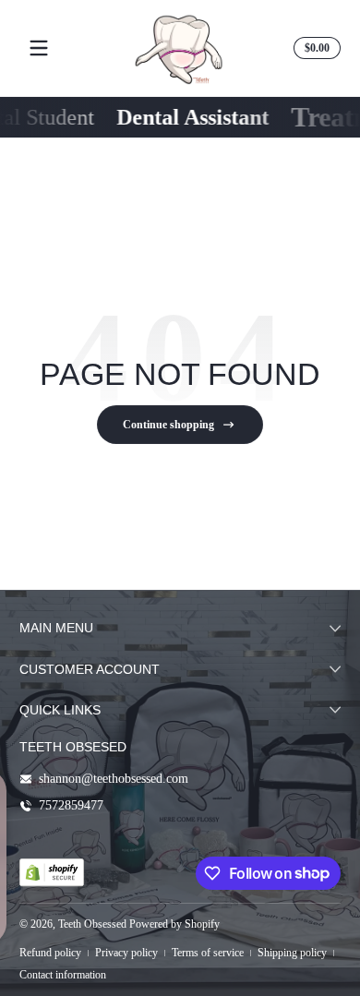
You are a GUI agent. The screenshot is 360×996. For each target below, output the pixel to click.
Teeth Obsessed (92, 924)
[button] (314, 48)
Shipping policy (292, 952)
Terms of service (208, 952)
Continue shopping (168, 424)
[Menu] (38, 48)
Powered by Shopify (174, 924)
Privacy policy (126, 952)
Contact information (62, 974)
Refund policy (50, 952)
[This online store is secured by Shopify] (51, 872)
